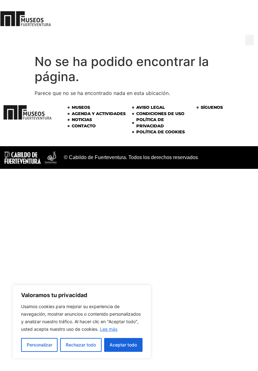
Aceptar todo (123, 344)
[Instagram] (208, 16)
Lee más (108, 329)
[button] (249, 40)
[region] (82, 321)
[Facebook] (227, 16)
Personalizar (39, 344)
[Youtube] (246, 16)
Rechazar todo (81, 344)
